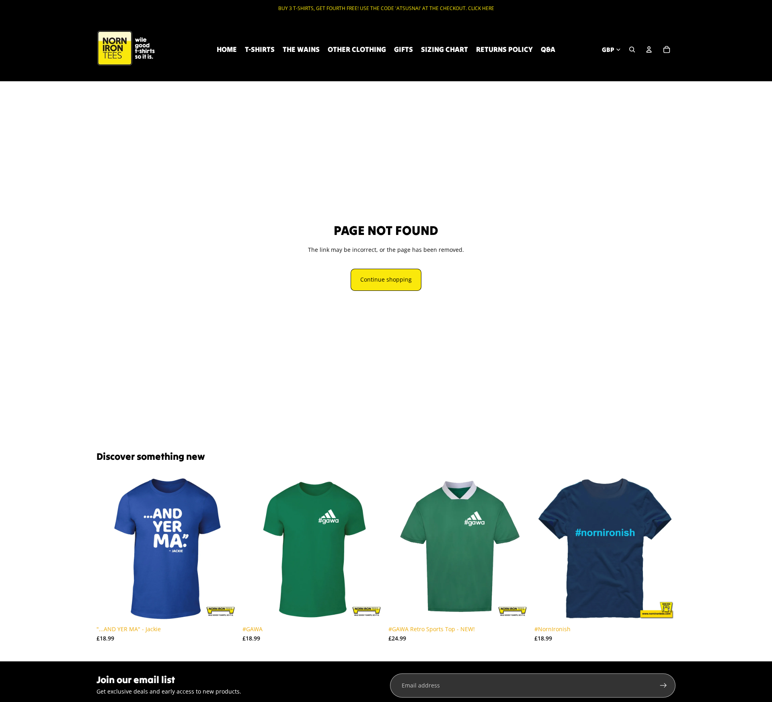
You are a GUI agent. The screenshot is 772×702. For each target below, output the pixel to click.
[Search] (632, 49)
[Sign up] (663, 685)
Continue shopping (386, 279)
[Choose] (225, 609)
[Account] (649, 49)
